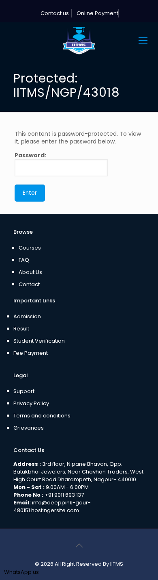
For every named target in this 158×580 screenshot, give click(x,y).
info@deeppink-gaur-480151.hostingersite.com (52, 506)
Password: (30, 155)
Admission (27, 316)
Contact (29, 284)
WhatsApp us (21, 572)
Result (21, 328)
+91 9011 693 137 (64, 495)
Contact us (54, 13)
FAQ (24, 260)
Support (23, 391)
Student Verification (39, 341)
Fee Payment (30, 353)
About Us (30, 272)
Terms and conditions (41, 415)
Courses (30, 248)
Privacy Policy (31, 403)
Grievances (28, 428)
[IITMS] (79, 40)
